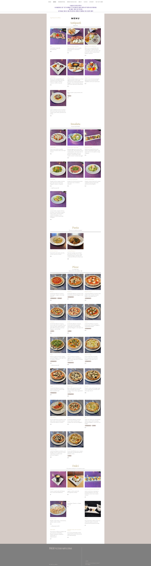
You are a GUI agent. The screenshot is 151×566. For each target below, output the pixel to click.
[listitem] (54, 365)
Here (89, 564)
